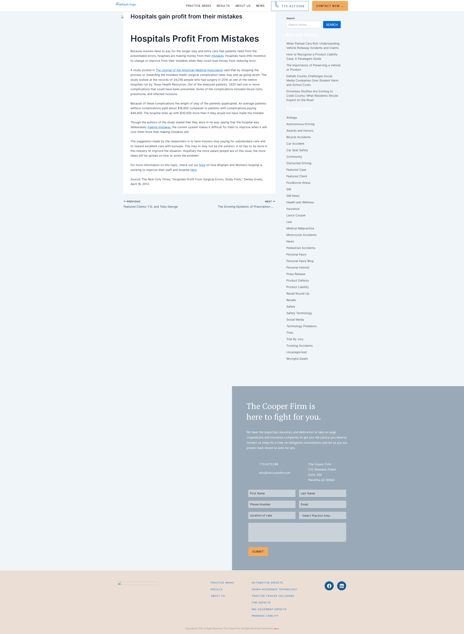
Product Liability (297, 287)
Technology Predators (301, 326)
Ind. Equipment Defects (269, 609)
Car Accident (295, 143)
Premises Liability (265, 615)
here (193, 170)
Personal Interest (297, 267)
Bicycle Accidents (298, 137)
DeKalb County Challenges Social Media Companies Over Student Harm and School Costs (312, 80)
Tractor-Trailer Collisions (273, 596)
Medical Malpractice (300, 228)
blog (202, 165)
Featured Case (296, 169)
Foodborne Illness (298, 182)
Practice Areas (198, 5)
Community (294, 156)
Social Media (295, 319)
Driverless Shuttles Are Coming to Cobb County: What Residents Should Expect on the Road (312, 95)
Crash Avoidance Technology (274, 589)
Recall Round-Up (297, 293)
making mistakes (159, 127)
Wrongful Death (297, 358)
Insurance (292, 209)
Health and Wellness (300, 202)
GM (288, 189)
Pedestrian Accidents (300, 248)
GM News (293, 196)
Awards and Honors (299, 130)
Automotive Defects (267, 582)
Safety (290, 306)
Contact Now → (330, 5)
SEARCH (332, 24)
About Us (243, 5)
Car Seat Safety (297, 150)
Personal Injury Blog (300, 261)
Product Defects (297, 280)
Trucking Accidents (299, 345)
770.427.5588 (293, 6)
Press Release (295, 274)
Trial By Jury (294, 339)
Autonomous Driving (300, 124)
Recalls (291, 300)
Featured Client (296, 176)
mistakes (218, 56)
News (260, 5)
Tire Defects (261, 602)
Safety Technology (299, 313)
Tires (289, 332)
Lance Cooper (296, 215)
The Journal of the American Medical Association (189, 70)
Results (223, 5)
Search (290, 18)
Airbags (291, 117)
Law (289, 222)
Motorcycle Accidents (301, 235)
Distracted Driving (298, 163)
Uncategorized (296, 352)
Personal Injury (296, 254)
